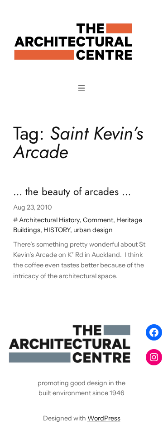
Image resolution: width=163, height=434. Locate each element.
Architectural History (49, 220)
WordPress (103, 418)
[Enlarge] (124, 331)
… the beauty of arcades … (72, 192)
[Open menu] (81, 88)
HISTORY (56, 230)
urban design (93, 230)
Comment (98, 220)
